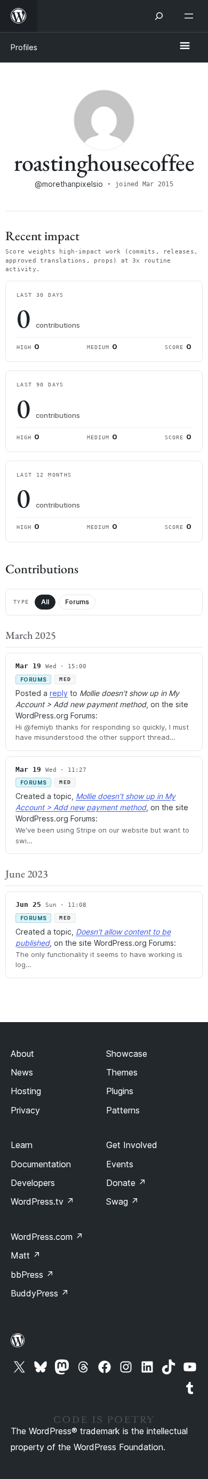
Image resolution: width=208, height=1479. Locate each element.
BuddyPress (40, 1293)
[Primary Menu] (184, 46)
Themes (122, 1072)
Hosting (26, 1091)
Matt (26, 1255)
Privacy (25, 1110)
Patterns (123, 1110)
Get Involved (131, 1145)
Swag (122, 1201)
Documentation (41, 1164)
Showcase (126, 1053)
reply (59, 693)
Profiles (24, 47)
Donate (126, 1182)
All (45, 602)
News (22, 1072)
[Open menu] (191, 16)
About (22, 1053)
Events (119, 1164)
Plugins (119, 1091)
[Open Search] (159, 16)
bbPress (32, 1274)
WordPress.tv (42, 1201)
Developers (33, 1182)
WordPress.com (47, 1236)
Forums (77, 602)
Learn (22, 1145)
